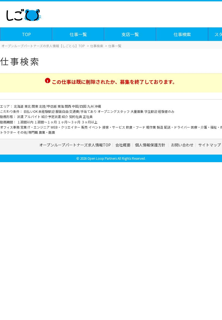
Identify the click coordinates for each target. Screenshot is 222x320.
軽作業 (151, 127)
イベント (95, 127)
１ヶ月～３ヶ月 (69, 122)
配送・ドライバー (177, 127)
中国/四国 (79, 106)
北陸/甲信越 (48, 106)
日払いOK (31, 111)
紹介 (65, 116)
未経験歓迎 (47, 111)
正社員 (88, 116)
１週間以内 (25, 122)
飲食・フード (136, 127)
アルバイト (32, 116)
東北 (28, 106)
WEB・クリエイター (66, 127)
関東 (35, 106)
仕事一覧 (78, 34)
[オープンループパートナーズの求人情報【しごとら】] (23, 13)
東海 (61, 106)
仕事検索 (182, 34)
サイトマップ (209, 145)
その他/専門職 (28, 132)
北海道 (19, 106)
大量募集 (137, 111)
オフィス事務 (10, 127)
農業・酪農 (47, 132)
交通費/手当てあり (83, 111)
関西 (68, 106)
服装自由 (62, 111)
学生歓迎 (151, 111)
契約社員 (76, 116)
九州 (90, 106)
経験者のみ (166, 111)
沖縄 (97, 106)
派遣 (20, 116)
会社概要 (122, 145)
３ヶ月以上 (89, 122)
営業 (24, 127)
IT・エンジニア (39, 127)
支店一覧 (130, 34)
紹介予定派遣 (51, 116)
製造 (160, 127)
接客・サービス (114, 127)
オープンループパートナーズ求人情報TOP (75, 145)
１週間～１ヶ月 (46, 122)
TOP (26, 34)
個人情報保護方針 (150, 145)
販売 (85, 127)
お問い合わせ (182, 145)
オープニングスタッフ (113, 111)
